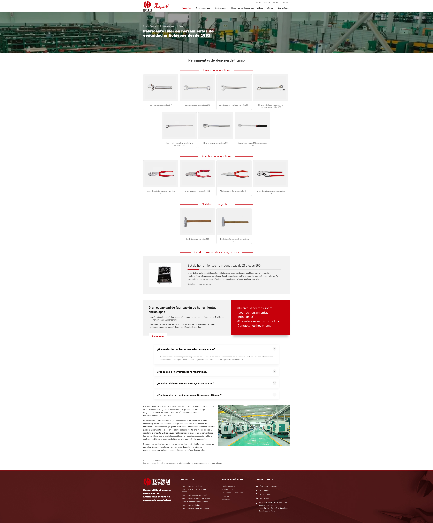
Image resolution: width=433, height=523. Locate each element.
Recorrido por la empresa (242, 8)
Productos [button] (187, 8)
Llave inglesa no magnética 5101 (161, 105)
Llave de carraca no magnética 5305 (215, 143)
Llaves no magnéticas (216, 70)
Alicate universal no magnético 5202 (197, 191)
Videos (260, 8)
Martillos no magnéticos (216, 204)
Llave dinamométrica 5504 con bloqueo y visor (252, 144)
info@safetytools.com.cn (268, 486)
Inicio (145, 26)
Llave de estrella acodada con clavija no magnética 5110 (179, 144)
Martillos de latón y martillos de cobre (194, 490)
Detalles (191, 284)
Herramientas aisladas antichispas (195, 508)
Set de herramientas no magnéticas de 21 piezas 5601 (225, 265)
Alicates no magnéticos (216, 156)
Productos (153, 26)
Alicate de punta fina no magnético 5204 (234, 191)
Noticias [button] (269, 8)
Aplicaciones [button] (221, 8)
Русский (267, 2)
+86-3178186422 (264, 490)
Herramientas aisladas (191, 505)
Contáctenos (283, 8)
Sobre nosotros (229, 486)
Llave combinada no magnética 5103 (197, 105)
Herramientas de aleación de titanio (196, 498)
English (258, 2)
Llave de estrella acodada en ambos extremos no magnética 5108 (270, 106)
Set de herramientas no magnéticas (216, 252)
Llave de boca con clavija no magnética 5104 (234, 105)
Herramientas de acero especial (194, 495)
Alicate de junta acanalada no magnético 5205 (271, 192)
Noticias (226, 499)
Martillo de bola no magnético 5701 (197, 239)
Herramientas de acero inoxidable (195, 502)
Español (276, 2)
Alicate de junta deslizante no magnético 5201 (161, 192)
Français (285, 2)
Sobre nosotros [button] (203, 8)
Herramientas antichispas (192, 486)
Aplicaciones (228, 489)
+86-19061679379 (265, 494)
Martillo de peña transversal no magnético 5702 (234, 240)
